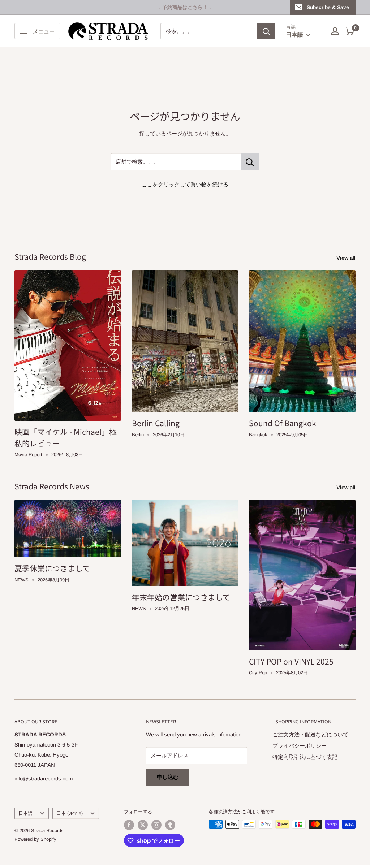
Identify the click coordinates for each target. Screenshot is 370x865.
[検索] (266, 31)
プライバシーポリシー (299, 746)
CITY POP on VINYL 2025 (291, 661)
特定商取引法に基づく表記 (304, 757)
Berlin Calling (156, 423)
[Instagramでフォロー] (156, 825)
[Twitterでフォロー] (143, 825)
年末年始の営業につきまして (181, 597)
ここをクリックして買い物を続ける (185, 184)
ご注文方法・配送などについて (310, 734)
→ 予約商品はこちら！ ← (185, 7)
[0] (349, 31)
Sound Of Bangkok (282, 423)
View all (346, 258)
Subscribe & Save (328, 7)
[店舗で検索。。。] (250, 161)
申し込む (167, 777)
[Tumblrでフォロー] (170, 825)
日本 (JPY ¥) (69, 813)
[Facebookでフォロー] (129, 825)
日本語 (25, 813)
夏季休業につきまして (52, 568)
